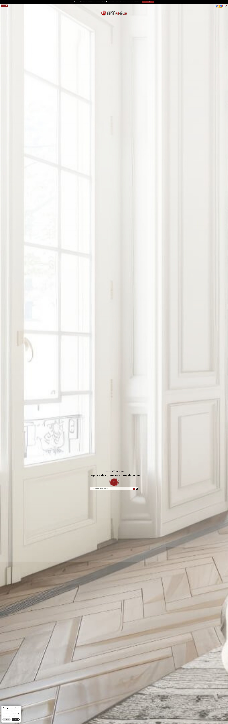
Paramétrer (6, 719)
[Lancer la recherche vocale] (114, 482)
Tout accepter (16, 719)
